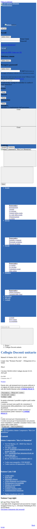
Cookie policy (9, 475)
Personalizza (5, 392)
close (3, 184)
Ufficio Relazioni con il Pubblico (15, 481)
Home (7, 345)
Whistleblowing (10, 487)
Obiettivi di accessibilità (12, 485)
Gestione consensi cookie (13, 489)
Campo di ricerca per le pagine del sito (13, 325)
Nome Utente (24, 39)
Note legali (8, 477)
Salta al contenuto (6, 2)
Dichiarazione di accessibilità (14, 483)
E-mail (22, 71)
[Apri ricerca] (20, 158)
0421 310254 (12, 447)
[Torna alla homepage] (18, 149)
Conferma (11, 147)
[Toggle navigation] (17, 175)
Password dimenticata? (8, 45)
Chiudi (3, 92)
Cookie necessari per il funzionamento (13, 419)
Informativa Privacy (11, 479)
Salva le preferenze (17, 426)
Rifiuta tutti (17, 392)
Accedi (4, 28)
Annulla (4, 147)
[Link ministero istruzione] (10, 3)
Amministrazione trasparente (14, 490)
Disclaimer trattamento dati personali (12, 509)
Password (23, 41)
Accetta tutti (8, 395)
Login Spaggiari (19, 78)
